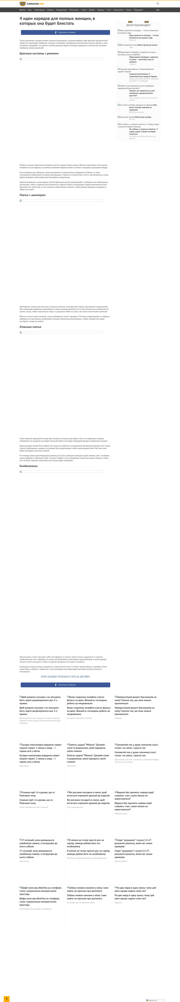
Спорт (83, 10)
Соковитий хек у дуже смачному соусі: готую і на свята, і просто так (135, 754)
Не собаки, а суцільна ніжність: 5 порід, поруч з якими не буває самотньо (143, 131)
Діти (30, 10)
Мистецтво (74, 10)
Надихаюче (119, 10)
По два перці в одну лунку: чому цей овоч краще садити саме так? (134, 897)
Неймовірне (39, 10)
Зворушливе (61, 10)
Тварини (100, 10)
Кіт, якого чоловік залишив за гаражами (143, 107)
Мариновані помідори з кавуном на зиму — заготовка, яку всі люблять (143, 59)
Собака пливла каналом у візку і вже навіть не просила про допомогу (86, 897)
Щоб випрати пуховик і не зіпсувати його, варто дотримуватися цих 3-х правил (39, 711)
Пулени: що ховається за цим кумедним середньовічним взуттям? (142, 93)
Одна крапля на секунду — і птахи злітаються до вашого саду (144, 36)
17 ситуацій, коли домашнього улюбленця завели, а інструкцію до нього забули (38, 854)
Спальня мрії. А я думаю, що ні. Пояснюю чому (36, 801)
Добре (92, 10)
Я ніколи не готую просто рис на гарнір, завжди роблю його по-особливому (88, 852)
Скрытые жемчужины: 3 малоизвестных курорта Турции (143, 75)
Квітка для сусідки (143, 117)
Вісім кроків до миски (147, 45)
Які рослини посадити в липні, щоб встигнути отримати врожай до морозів (88, 801)
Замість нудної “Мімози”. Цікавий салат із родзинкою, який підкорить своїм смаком (88, 758)
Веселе (22, 10)
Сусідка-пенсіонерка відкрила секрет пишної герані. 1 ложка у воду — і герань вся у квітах (39, 758)
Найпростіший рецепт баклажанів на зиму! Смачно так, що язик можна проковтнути (134, 711)
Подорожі (138, 10)
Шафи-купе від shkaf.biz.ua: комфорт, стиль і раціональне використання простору (39, 901)
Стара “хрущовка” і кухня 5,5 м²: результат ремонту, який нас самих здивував (133, 854)
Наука (128, 10)
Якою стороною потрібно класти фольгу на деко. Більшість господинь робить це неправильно (89, 711)
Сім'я (109, 10)
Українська (152, 1000)
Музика (50, 10)
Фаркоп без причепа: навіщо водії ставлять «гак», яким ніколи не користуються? (133, 806)
